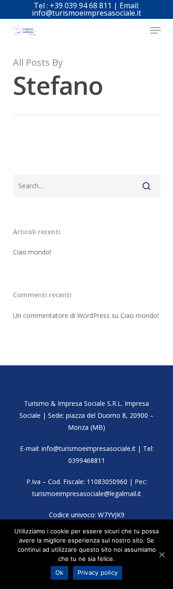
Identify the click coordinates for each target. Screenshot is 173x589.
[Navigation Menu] (155, 30)
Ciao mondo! (32, 252)
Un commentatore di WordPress (61, 315)
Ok (59, 572)
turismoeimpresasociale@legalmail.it (86, 493)
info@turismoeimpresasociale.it (89, 448)
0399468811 (86, 460)
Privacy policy (98, 572)
